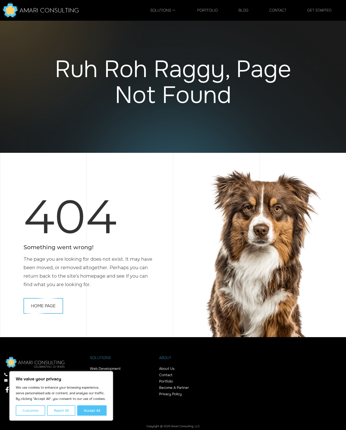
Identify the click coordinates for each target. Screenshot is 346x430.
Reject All (61, 410)
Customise (30, 410)
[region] (61, 396)
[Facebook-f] (7, 390)
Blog (243, 10)
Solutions (160, 10)
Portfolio (207, 10)
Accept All (92, 410)
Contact (277, 10)
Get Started (319, 10)
